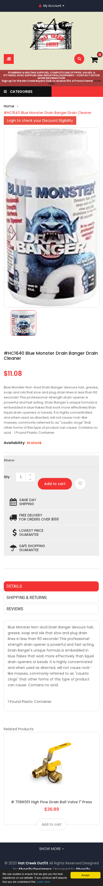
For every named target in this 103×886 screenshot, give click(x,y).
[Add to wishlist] (80, 484)
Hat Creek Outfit (33, 863)
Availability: (15, 442)
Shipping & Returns (26, 597)
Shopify (83, 869)
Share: (9, 460)
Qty (7, 477)
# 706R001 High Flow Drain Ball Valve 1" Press (51, 801)
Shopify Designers (35, 869)
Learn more (43, 881)
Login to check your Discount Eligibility (40, 120)
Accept (86, 875)
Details (14, 586)
